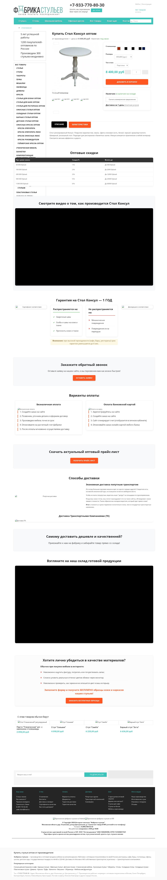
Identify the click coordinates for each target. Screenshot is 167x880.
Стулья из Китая (114, 806)
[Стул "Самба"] (101, 722)
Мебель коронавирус (116, 809)
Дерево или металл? (115, 801)
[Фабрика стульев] (38, 9)
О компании (43, 797)
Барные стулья (43, 867)
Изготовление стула (138, 799)
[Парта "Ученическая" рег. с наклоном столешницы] (32, 722)
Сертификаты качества (47, 804)
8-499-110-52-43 (22, 807)
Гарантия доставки (69, 802)
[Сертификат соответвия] (31, 307)
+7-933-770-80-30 (23, 873)
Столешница (63, 93)
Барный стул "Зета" (129, 727)
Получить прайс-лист (84, 460)
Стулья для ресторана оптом (30, 106)
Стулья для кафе (114, 804)
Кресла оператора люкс (29, 132)
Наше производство (138, 797)
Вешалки (20, 83)
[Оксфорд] (118, 48)
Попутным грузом (91, 797)
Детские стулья (69, 867)
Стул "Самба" (92, 727)
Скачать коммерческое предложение (122, 99)
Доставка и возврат (46, 802)
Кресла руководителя (28, 139)
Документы (66, 799)
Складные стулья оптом (28, 113)
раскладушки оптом (77, 834)
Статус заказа (21, 797)
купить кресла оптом (60, 834)
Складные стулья (141, 867)
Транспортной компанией (94, 799)
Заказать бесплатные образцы (84, 700)
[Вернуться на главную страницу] (16, 28)
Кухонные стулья (99, 867)
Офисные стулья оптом (28, 110)
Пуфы (19, 79)
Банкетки (52, 869)
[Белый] (122, 48)
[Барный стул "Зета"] (136, 722)
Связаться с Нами (22, 804)
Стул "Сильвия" (58, 727)
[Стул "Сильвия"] (67, 722)
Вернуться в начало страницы (164, 876)
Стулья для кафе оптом (27, 102)
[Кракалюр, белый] (129, 48)
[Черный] (126, 48)
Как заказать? (21, 799)
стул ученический (93, 834)
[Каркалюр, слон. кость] (143, 48)
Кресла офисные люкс (29, 136)
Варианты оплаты (68, 797)
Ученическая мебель (84, 867)
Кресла (19, 94)
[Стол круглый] (56, 103)
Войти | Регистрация (143, 4)
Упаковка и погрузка (138, 802)
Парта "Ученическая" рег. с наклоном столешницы (29, 728)
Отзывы (134, 804)
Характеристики (80, 125)
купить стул (105, 834)
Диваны (20, 91)
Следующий (56, 112)
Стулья (19, 68)
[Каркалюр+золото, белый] (136, 48)
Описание (59, 124)
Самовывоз (89, 802)
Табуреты (20, 75)
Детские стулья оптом (27, 121)
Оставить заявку (84, 378)
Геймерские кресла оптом (31, 143)
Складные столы (128, 867)
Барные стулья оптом (27, 117)
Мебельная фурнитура (83, 869)
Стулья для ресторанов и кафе (25, 867)
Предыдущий (56, 43)
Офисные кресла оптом (28, 125)
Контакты (42, 799)
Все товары (20, 65)
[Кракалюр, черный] (133, 48)
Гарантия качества (69, 804)
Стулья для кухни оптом (28, 98)
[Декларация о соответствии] (137, 307)
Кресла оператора (26, 128)
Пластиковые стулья (21, 869)
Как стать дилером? (46, 807)
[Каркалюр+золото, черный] (140, 48)
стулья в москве (117, 834)
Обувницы (21, 87)
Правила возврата (23, 802)
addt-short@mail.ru (22, 809)
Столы (19, 72)
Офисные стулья (56, 867)
